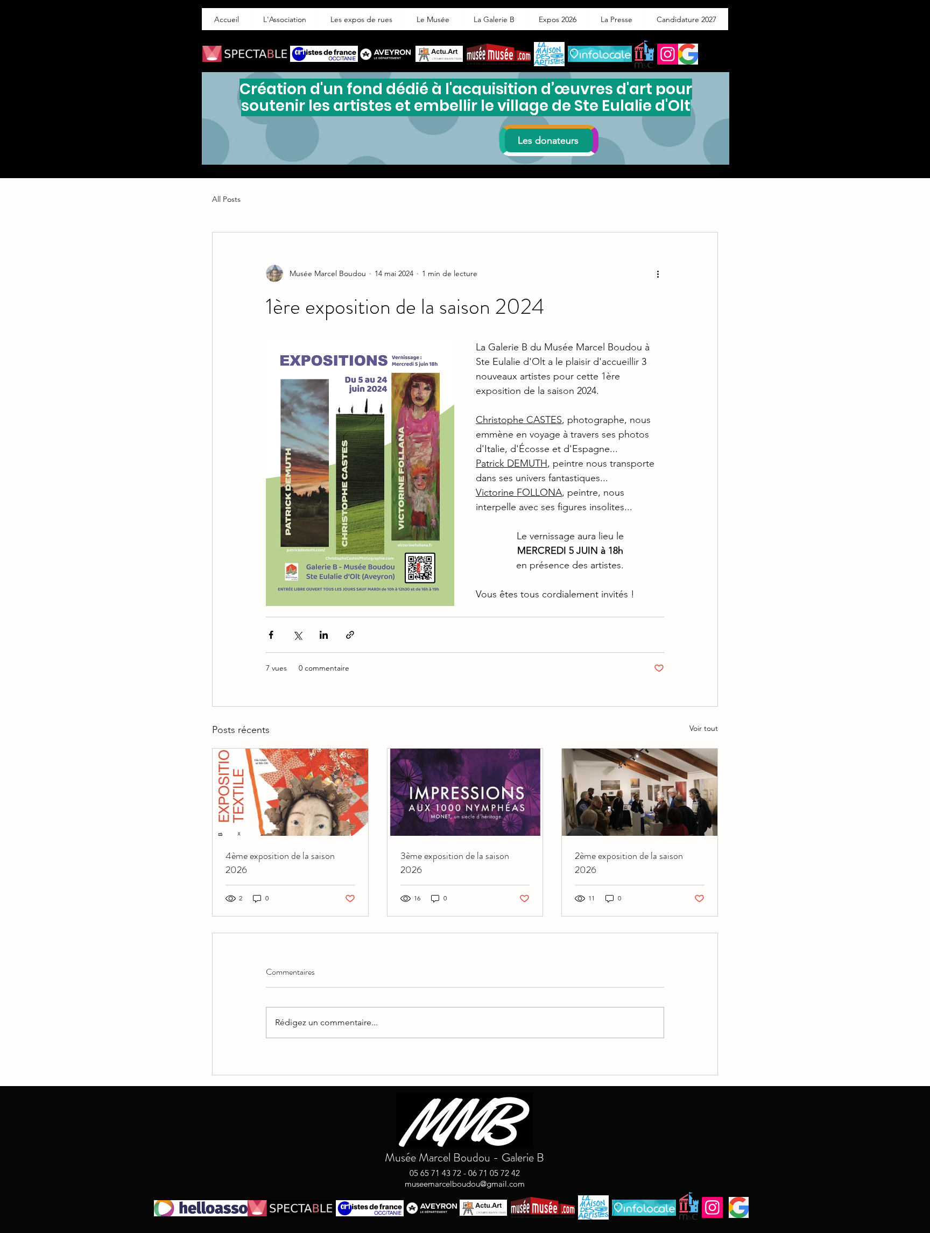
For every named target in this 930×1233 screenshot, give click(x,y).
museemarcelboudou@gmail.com (465, 1184)
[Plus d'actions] (657, 273)
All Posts (226, 199)
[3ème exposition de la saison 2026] (465, 792)
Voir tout (703, 728)
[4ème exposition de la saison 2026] (290, 792)
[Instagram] (667, 54)
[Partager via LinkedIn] (324, 635)
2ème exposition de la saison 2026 (629, 863)
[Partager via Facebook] (271, 635)
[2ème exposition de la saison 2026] (639, 792)
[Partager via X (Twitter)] (297, 635)
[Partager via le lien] (350, 635)
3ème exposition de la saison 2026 (454, 863)
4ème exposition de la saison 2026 (280, 863)
